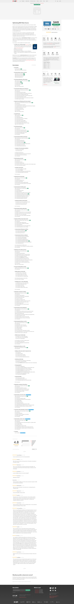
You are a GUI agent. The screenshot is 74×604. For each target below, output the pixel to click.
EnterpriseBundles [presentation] (57, 54)
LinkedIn (55, 588)
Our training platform (49, 43)
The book (27, 44)
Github (53, 590)
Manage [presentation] (59, 75)
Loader (50, 594)
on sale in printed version (19, 47)
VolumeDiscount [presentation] (44, 54)
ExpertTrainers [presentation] (52, 39)
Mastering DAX (37, 589)
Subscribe (28, 590)
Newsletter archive (22, 597)
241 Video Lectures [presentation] (44, 39)
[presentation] (44, 74)
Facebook (50, 590)
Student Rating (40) (54, 32)
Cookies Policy (42, 3)
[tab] (44, 39)
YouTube (50, 588)
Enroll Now (56, 24)
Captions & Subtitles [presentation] (55, 39)
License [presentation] (53, 54)
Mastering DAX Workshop (30, 60)
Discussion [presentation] (55, 75)
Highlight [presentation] (51, 75)
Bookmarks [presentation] (48, 75)
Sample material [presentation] (48, 39)
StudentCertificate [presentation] (59, 39)
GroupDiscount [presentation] (48, 54)
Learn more (45, 84)
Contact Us (51, 597)
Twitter (53, 588)
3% (31, 445)
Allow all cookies (37, 4)
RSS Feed (55, 590)
